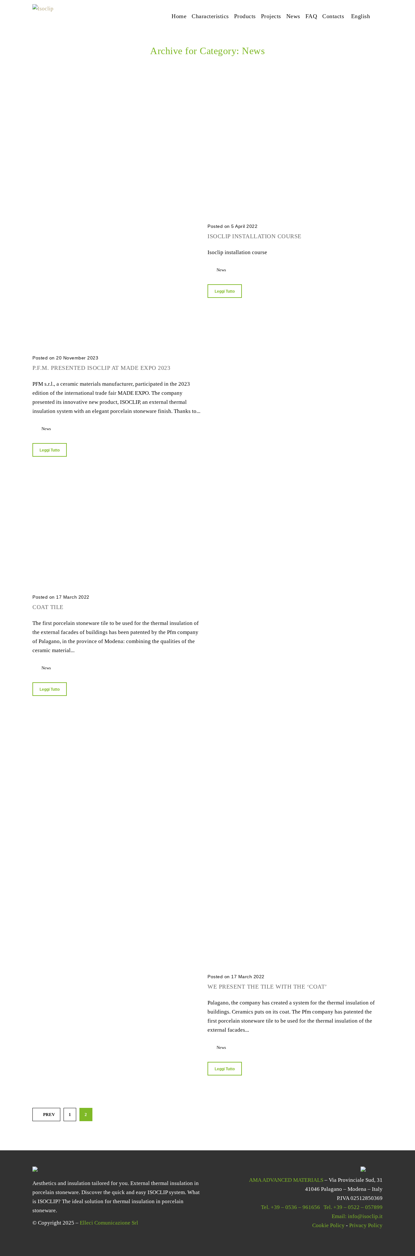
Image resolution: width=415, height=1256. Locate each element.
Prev (49, 1114)
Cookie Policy (328, 1225)
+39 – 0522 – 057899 (358, 1207)
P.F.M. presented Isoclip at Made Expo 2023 (101, 368)
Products (245, 16)
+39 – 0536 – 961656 (295, 1207)
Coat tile (48, 607)
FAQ (311, 16)
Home (179, 16)
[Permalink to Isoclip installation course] (292, 113)
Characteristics (210, 16)
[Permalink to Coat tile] (116, 484)
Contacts (333, 16)
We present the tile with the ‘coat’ (267, 986)
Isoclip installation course (255, 236)
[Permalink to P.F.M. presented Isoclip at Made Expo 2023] (116, 113)
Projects (271, 16)
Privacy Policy (366, 1225)
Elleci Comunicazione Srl (109, 1223)
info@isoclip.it (365, 1216)
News (293, 16)
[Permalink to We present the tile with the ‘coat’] (292, 484)
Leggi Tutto (50, 450)
